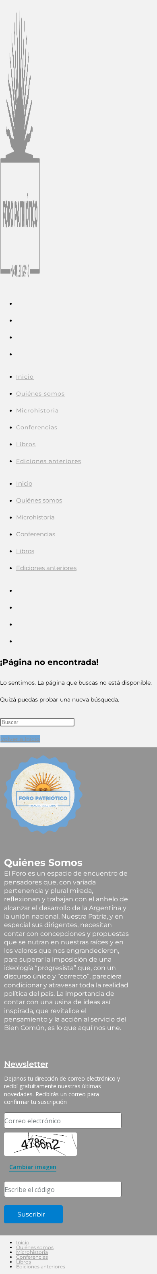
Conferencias (35, 534)
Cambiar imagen (32, 1167)
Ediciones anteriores (46, 568)
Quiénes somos (39, 500)
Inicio (24, 483)
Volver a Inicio (20, 739)
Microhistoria (35, 517)
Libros (25, 551)
